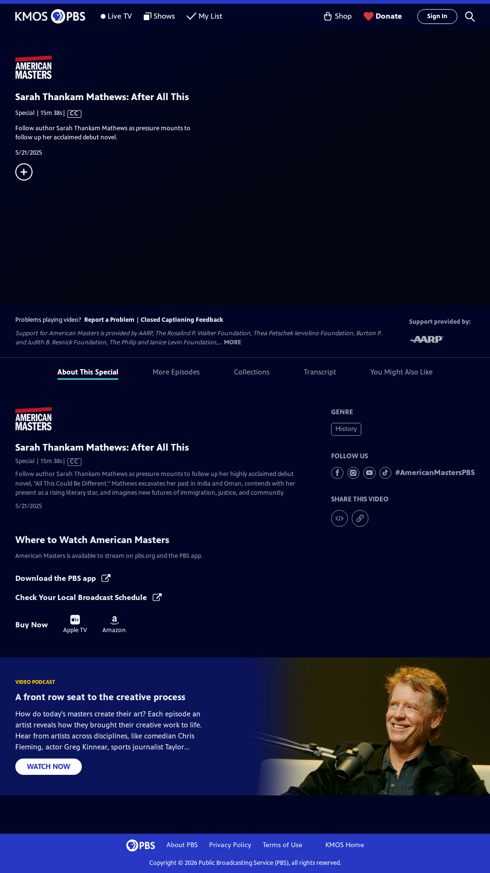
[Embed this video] (339, 518)
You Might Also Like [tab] (401, 371)
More (232, 342)
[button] (469, 16)
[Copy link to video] (360, 518)
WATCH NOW (48, 766)
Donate (389, 16)
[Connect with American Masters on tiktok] (385, 473)
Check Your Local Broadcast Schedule (82, 597)
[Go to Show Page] (252, 67)
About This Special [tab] (87, 371)
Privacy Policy (230, 845)
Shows (164, 16)
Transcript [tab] (320, 371)
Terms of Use (282, 845)
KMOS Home (344, 845)
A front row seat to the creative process (100, 697)
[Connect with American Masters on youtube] (369, 473)
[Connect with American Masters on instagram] (353, 473)
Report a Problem (109, 320)
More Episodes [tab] (176, 371)
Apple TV (75, 624)
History (346, 429)
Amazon (114, 625)
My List (211, 16)
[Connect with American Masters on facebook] (337, 473)
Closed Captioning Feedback (182, 320)
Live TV (120, 16)
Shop (343, 16)
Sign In (437, 16)
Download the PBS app (56, 578)
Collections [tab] (251, 371)
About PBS (182, 845)
